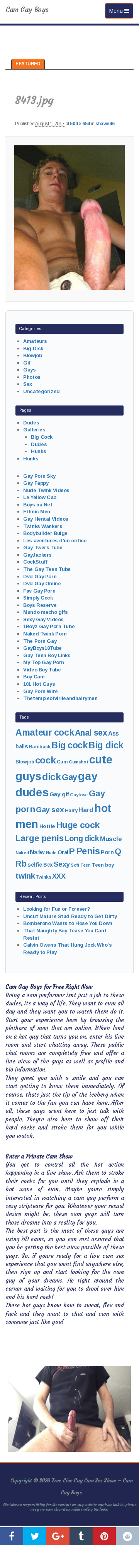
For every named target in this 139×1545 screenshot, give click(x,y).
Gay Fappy (35, 483)
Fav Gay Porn (39, 591)
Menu (121, 10)
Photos (31, 377)
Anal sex (91, 733)
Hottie (47, 826)
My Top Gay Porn (43, 662)
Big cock (69, 745)
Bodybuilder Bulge (45, 533)
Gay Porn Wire (40, 691)
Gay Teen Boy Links (46, 655)
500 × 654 (80, 123)
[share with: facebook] (11, 1536)
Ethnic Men (36, 511)
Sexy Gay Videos (43, 619)
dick (51, 777)
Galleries (34, 430)
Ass (113, 733)
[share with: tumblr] (81, 1536)
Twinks (43, 877)
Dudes (31, 423)
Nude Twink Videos (46, 490)
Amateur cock (44, 732)
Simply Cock (38, 598)
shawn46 (104, 123)
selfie (34, 864)
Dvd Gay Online (42, 583)
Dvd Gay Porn (39, 576)
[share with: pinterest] (104, 1536)
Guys (29, 370)
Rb (20, 864)
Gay (69, 777)
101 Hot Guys (39, 684)
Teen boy (103, 865)
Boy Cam (33, 677)
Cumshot (78, 762)
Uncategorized (41, 391)
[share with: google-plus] (58, 1536)
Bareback (40, 747)
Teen (85, 865)
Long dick (81, 838)
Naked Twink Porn (44, 634)
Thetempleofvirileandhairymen (60, 698)
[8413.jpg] (69, 217)
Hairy (71, 810)
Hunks (38, 451)
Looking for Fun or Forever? (56, 909)
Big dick (105, 745)
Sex (27, 384)
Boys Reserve (39, 605)
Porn (107, 852)
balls (21, 746)
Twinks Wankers (42, 526)
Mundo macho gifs (45, 612)
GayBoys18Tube (42, 648)
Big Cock (42, 437)
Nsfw (37, 852)
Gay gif (59, 794)
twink (25, 875)
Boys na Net (37, 505)
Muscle (111, 839)
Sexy (62, 864)
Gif (27, 363)
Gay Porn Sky (39, 476)
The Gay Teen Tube (47, 569)
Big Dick (33, 348)
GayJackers (37, 555)
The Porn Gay (39, 641)
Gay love (79, 794)
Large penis (39, 838)
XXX (59, 876)
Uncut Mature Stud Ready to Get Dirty (70, 916)
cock (45, 760)
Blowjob (32, 355)
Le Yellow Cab (39, 497)
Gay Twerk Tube (42, 547)
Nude (51, 852)
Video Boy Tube (42, 670)
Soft (75, 865)
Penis (88, 851)
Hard (85, 810)
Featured (28, 63)
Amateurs (35, 341)
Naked (22, 852)
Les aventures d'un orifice (54, 540)
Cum (62, 762)
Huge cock (78, 825)
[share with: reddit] (127, 1536)
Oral (63, 852)
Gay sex (50, 810)
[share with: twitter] (34, 1536)
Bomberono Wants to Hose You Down (67, 923)
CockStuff (35, 562)
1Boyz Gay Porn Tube (49, 626)
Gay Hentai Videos (45, 519)
